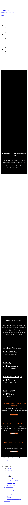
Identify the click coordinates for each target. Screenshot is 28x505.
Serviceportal (10, 47)
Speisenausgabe (11, 40)
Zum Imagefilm (14, 414)
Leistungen (10, 29)
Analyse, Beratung (18, 325)
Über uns (9, 27)
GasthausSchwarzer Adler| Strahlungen (11, 185)
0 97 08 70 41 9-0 (5, 10)
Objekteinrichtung (8, 43)
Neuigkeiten (10, 32)
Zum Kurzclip (14, 451)
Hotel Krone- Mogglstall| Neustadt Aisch (11, 308)
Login (2, 15)
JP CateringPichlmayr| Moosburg (8, 202)
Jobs (8, 30)
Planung (9, 53)
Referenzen (7, 57)
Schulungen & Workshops (14, 55)
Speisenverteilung (11, 42)
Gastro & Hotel (11, 36)
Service (6, 45)
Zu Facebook (14, 433)
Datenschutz (10, 461)
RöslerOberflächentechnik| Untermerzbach (12, 273)
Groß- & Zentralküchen (13, 38)
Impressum (3, 461)
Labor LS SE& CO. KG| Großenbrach (10, 291)
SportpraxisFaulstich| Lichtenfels (9, 255)
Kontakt (6, 58)
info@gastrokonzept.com (7, 12)
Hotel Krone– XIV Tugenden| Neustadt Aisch (11, 238)
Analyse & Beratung (12, 51)
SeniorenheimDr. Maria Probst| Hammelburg (11, 220)
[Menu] (14, 61)
